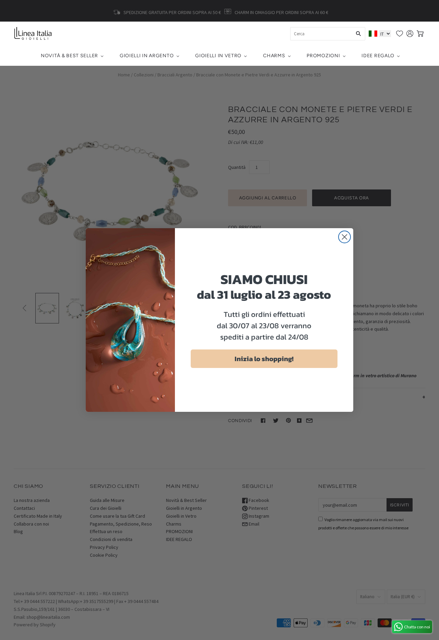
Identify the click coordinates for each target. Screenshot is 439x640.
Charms (274, 56)
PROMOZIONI (323, 56)
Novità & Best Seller (69, 56)
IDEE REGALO (377, 56)
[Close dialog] (345, 237)
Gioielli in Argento (147, 56)
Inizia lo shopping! (264, 359)
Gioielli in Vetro (218, 56)
